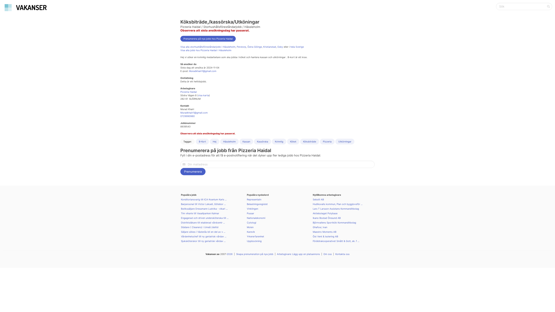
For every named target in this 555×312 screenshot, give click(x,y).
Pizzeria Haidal (188, 91)
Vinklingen (252, 208)
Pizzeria (327, 141)
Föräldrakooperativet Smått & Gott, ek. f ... (336, 241)
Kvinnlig (279, 141)
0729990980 (187, 116)
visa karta (203, 95)
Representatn (254, 199)
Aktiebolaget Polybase (325, 213)
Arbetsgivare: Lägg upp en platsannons (298, 254)
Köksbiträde (309, 141)
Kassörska (262, 141)
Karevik (251, 231)
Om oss (327, 254)
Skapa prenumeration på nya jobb (254, 254)
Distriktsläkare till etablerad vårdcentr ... (203, 222)
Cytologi (251, 222)
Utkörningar (344, 141)
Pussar (250, 213)
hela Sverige (297, 46)
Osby (280, 46)
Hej (214, 141)
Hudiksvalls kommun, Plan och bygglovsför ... (337, 204)
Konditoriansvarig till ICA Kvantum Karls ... (204, 199)
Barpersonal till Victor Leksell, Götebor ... (203, 204)
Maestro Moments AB (324, 231)
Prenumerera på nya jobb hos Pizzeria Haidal (208, 38)
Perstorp (241, 46)
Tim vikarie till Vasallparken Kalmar (200, 213)
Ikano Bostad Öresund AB (327, 218)
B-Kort (202, 141)
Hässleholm (229, 141)
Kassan (246, 141)
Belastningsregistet (257, 204)
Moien (250, 227)
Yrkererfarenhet (255, 236)
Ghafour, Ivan (320, 227)
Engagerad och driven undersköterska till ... (205, 218)
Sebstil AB (318, 199)
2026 (230, 254)
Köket (293, 141)
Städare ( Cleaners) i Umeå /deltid (199, 227)
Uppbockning (254, 241)
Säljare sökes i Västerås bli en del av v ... (203, 231)
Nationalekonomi (256, 218)
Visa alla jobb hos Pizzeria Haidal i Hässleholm (205, 50)
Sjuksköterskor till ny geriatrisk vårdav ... (203, 241)
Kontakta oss (342, 254)
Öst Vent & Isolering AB (325, 236)
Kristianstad (269, 46)
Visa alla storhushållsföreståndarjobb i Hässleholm (207, 46)
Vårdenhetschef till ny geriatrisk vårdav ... (203, 236)
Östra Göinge (254, 46)
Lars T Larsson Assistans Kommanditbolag (336, 208)
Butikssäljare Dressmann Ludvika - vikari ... (204, 208)
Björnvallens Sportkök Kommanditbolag (334, 222)
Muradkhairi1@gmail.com (202, 71)
